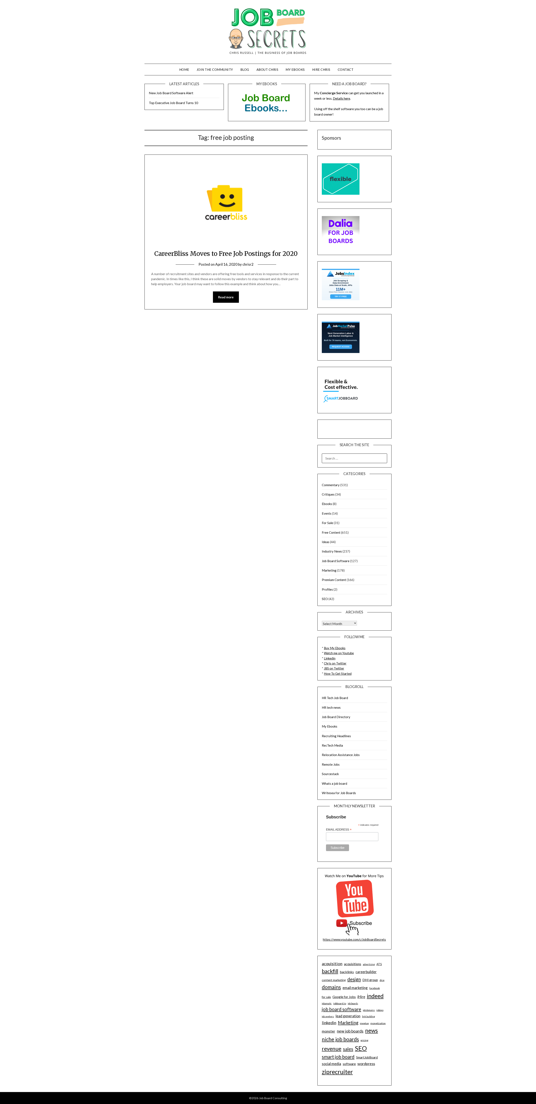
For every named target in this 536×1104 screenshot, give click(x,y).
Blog (244, 69)
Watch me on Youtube (339, 653)
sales (348, 1049)
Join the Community (215, 69)
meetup (364, 1023)
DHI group (370, 980)
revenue (331, 1048)
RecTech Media (332, 745)
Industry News (332, 551)
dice (382, 980)
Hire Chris (321, 69)
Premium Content (334, 580)
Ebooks (327, 504)
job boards (353, 1003)
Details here (341, 98)
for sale (326, 997)
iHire (361, 997)
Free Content (331, 532)
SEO (325, 599)
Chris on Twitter (335, 663)
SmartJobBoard (367, 1057)
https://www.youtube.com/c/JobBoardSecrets (354, 939)
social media (331, 1063)
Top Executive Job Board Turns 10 (173, 103)
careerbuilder (366, 972)
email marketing (355, 987)
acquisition (332, 963)
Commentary (331, 485)
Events (326, 513)
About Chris (267, 69)
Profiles (327, 589)
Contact (346, 69)
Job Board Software (335, 561)
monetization (378, 1023)
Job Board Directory (336, 717)
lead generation (348, 1016)
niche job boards (340, 1039)
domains (331, 987)
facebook (374, 988)
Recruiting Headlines (336, 736)
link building (368, 1016)
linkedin (329, 1022)
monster (328, 1031)
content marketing (334, 980)
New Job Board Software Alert (171, 93)
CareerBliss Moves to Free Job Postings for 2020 (226, 254)
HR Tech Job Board (335, 698)
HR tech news (331, 707)
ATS (379, 964)
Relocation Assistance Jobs (341, 755)
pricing (364, 1040)
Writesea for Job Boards (339, 793)
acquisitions (352, 964)
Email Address (339, 830)
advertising (369, 964)
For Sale (327, 523)
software (349, 1064)
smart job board (338, 1057)
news (371, 1030)
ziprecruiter (337, 1071)
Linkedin (329, 658)
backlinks (347, 972)
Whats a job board (334, 783)
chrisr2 (248, 264)
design (354, 979)
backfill (330, 971)
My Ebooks (295, 69)
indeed (375, 995)
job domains (369, 1010)
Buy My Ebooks (334, 648)
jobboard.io (339, 1003)
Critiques (328, 494)
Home (184, 69)
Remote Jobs (331, 764)
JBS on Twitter (334, 668)
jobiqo (379, 1010)
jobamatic (327, 1003)
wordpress (366, 1063)
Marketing (329, 570)
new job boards (350, 1031)
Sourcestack (330, 774)
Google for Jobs (344, 997)
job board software (341, 1009)
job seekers (328, 1016)
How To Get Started (338, 673)
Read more (226, 297)
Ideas (325, 542)
